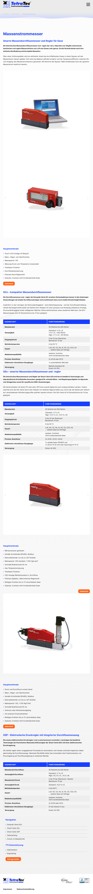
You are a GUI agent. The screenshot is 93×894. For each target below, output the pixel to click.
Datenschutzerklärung (25, 889)
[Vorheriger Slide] (6, 198)
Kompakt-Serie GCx (14, 824)
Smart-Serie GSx (13, 828)
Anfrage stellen (13, 859)
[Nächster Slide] (87, 198)
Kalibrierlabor (12, 850)
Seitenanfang (12, 835)
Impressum (7, 889)
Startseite (6, 14)
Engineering (11, 853)
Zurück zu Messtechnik (16, 839)
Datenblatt (9, 284)
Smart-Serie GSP (13, 832)
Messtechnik (16, 14)
